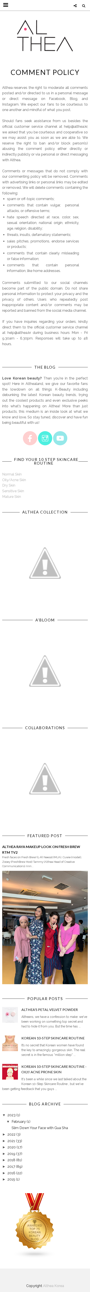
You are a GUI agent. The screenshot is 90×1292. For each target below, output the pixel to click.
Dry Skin (8, 485)
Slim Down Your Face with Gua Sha (40, 1128)
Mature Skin (11, 497)
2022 (11, 1134)
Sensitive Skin (13, 491)
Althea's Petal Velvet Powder (49, 1009)
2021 (11, 1141)
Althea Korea (53, 1286)
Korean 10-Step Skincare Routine (53, 1038)
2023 (11, 1115)
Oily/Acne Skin (14, 480)
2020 (11, 1147)
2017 (11, 1166)
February (19, 1122)
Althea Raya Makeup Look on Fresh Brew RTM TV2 (41, 849)
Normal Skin (12, 474)
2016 (11, 1173)
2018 (11, 1160)
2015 (11, 1179)
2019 (11, 1154)
